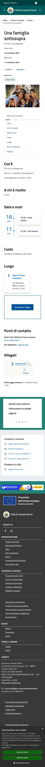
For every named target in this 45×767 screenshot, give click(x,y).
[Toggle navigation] (4, 10)
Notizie (8, 628)
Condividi (8, 69)
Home (5, 20)
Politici (8, 556)
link (9, 747)
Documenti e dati (12, 564)
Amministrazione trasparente (16, 724)
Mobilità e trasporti (12, 590)
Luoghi (8, 646)
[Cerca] (40, 10)
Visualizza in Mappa (22, 307)
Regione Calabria (10, 2)
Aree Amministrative (13, 545)
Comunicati (9, 632)
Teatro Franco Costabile (18, 277)
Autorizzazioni (10, 617)
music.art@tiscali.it (11, 340)
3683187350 (23, 344)
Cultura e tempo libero (14, 579)
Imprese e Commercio (13, 583)
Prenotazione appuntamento (16, 702)
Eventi (30, 20)
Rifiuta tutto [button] (22, 758)
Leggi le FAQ (10, 709)
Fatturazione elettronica (11, 682)
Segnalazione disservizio (14, 705)
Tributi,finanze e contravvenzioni (18, 609)
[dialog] (22, 746)
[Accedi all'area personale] (36, 3)
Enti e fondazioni (11, 553)
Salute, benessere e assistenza (17, 613)
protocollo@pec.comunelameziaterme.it (21, 688)
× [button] (42, 729)
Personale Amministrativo (15, 560)
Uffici (7, 549)
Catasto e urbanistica (13, 587)
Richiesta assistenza (13, 713)
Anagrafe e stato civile (14, 575)
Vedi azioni (20, 69)
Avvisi (7, 636)
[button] (22, 762)
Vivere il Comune (18, 20)
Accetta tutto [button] (22, 752)
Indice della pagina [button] (14, 116)
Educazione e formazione (15, 602)
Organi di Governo (12, 541)
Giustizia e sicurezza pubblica (16, 605)
